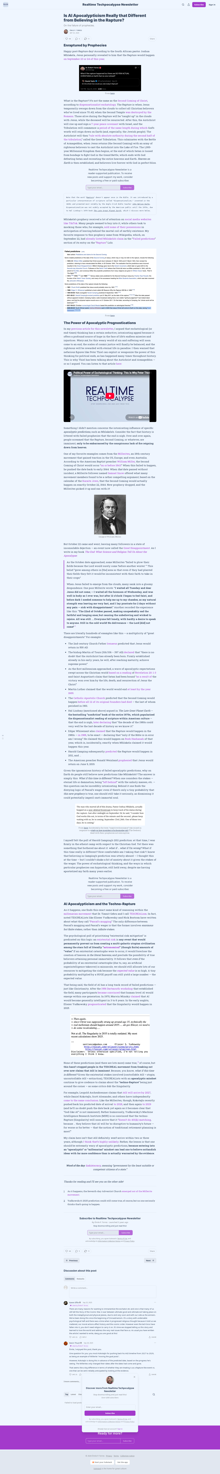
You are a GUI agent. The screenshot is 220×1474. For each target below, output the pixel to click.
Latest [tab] (73, 1394)
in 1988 (82, 735)
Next (148, 1260)
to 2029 (146, 1104)
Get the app (122, 1462)
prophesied (125, 760)
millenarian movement (77, 913)
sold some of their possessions (122, 227)
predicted (111, 751)
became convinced (109, 992)
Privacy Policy (129, 1421)
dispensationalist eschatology (97, 104)
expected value (125, 970)
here (112, 93)
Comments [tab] (69, 1279)
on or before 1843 (111, 465)
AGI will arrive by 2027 (137, 1092)
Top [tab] (66, 1394)
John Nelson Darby (141, 204)
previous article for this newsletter (92, 328)
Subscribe (199, 4)
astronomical (112, 947)
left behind (109, 782)
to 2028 (118, 1104)
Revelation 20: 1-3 (145, 672)
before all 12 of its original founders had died (105, 701)
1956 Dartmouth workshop (117, 988)
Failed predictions (144, 238)
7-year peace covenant (104, 124)
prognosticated (97, 1004)
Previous (73, 1260)
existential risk (106, 939)
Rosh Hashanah (134, 738)
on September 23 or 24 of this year (84, 58)
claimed (100, 731)
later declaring (102, 722)
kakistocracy (93, 1165)
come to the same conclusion (81, 1100)
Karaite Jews (90, 480)
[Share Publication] (188, 4)
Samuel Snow (116, 473)
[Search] (183, 4)
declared (129, 652)
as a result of (144, 676)
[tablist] (75, 1278)
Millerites (124, 453)
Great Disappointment (136, 548)
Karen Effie (74, 1302)
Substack (97, 1468)
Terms (116, 1456)
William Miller (126, 461)
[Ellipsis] (155, 1302)
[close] (134, 1377)
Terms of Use (122, 1419)
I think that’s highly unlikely (101, 1141)
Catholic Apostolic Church (89, 698)
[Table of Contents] (3, 737)
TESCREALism (138, 913)
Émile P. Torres (76, 30)
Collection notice (127, 1456)
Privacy (109, 1456)
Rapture (90, 197)
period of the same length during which (123, 127)
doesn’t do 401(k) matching (135, 1119)
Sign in (212, 4)
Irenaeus (112, 643)
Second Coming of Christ (132, 100)
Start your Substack (103, 1462)
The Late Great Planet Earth (107, 211)
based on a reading (120, 672)
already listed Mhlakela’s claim (105, 238)
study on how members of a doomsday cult (109, 830)
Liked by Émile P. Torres (80, 1305)
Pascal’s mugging (100, 921)
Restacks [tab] (80, 1279)
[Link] (60, 45)
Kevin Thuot (74, 1343)
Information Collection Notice (109, 1421)
